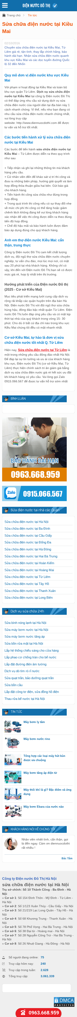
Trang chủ (14, 15)
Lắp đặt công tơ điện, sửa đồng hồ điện (31, 692)
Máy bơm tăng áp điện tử (40, 772)
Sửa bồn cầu (13, 685)
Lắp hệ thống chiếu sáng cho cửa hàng (31, 650)
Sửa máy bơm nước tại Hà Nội (26, 629)
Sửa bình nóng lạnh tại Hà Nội (25, 623)
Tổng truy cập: (18, 976)
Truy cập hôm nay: (21, 963)
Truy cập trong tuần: (22, 970)
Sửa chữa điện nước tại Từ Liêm (27, 577)
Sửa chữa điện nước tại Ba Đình (27, 528)
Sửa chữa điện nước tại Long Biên (28, 597)
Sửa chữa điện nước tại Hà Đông (27, 549)
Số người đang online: (23, 957)
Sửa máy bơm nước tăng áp (24, 636)
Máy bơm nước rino (37, 739)
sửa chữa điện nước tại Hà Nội (35, 884)
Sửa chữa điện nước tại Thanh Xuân (30, 591)
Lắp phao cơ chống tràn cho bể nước (30, 657)
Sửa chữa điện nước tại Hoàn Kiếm (29, 563)
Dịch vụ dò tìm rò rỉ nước (22, 671)
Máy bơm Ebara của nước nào (44, 806)
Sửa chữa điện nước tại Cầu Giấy (28, 535)
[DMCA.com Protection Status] (64, 1006)
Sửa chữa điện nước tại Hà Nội (26, 522)
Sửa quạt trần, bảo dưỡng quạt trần (29, 678)
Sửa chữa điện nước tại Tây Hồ (26, 584)
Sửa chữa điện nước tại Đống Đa (27, 542)
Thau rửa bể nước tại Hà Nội (24, 699)
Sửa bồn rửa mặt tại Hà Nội (23, 643)
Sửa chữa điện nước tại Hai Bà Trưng (30, 556)
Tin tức (32, 15)
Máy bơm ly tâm (34, 722)
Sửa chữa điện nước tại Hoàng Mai (29, 570)
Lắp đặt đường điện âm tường (25, 664)
